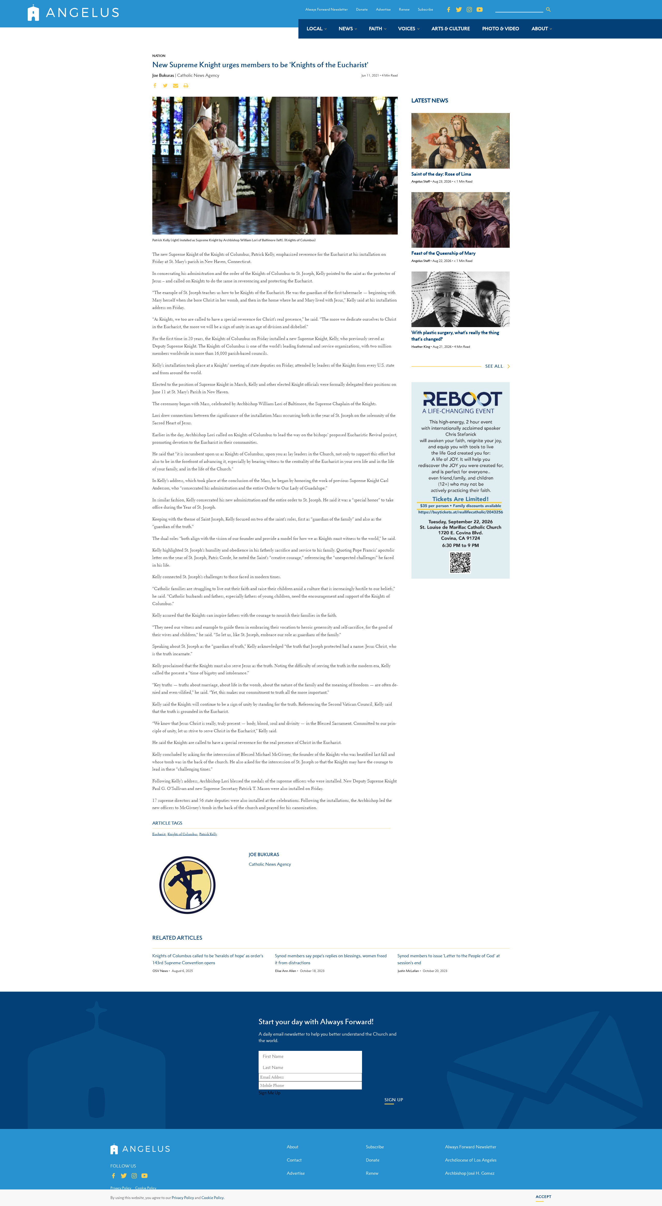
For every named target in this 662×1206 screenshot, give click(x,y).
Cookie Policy (145, 1188)
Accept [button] (544, 1196)
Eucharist (159, 834)
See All (494, 366)
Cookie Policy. (212, 1197)
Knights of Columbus (182, 834)
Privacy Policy (183, 1197)
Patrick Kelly (208, 834)
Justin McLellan (408, 971)
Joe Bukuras (163, 75)
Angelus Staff (420, 181)
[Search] (548, 9)
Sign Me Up (269, 1092)
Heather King (420, 347)
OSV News (160, 971)
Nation (159, 56)
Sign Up (394, 1099)
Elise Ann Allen (285, 971)
